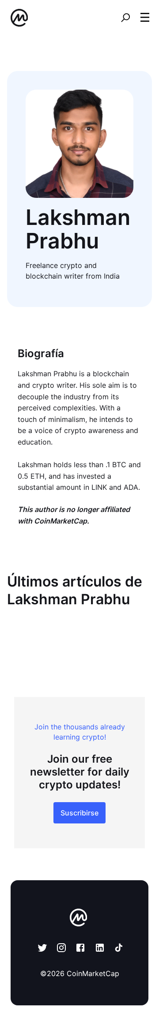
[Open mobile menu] (145, 17)
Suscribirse (79, 812)
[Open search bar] (125, 18)
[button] (145, 17)
